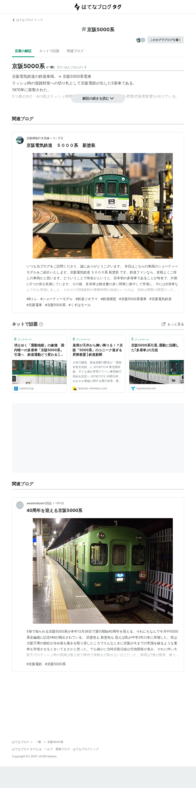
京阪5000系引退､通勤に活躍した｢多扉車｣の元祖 (155, 347)
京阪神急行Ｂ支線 (38, 138)
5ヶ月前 (58, 138)
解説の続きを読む (95, 98)
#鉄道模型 (108, 299)
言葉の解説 (23, 51)
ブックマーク (23, 339)
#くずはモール (80, 305)
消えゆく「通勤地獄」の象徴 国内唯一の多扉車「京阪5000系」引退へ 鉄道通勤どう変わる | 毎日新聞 (39, 350)
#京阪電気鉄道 (160, 299)
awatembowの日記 (39, 503)
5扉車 (116, 83)
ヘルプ (48, 749)
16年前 (59, 503)
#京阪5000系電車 (133, 299)
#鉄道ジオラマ (87, 299)
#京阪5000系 (55, 305)
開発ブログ (63, 749)
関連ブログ (75, 51)
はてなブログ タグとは (26, 749)
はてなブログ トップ (29, 20)
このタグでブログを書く (165, 39)
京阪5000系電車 (77, 76)
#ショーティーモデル (56, 299)
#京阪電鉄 (34, 664)
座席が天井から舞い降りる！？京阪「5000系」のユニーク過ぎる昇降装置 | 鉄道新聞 (98, 349)
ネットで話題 (49, 51)
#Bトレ (32, 299)
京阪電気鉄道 (23, 76)
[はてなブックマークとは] (41, 323)
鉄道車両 (46, 76)
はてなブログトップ (86, 749)
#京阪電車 (34, 305)
